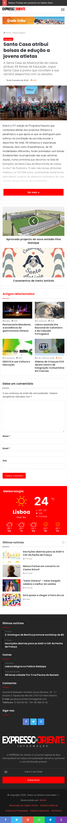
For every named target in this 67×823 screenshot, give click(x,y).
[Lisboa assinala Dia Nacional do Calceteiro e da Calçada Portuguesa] (49, 310)
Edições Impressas (39, 810)
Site (5, 460)
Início (8, 32)
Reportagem (19, 32)
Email (6, 448)
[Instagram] (41, 722)
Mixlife (43, 800)
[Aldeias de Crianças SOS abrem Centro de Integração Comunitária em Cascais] (49, 347)
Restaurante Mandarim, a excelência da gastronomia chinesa (17, 327)
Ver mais (32, 192)
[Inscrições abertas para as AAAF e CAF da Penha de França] (11, 556)
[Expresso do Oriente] (33, 20)
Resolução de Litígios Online (23, 805)
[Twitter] (33, 722)
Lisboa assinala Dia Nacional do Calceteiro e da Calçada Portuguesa (49, 329)
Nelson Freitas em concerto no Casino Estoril (31, 2)
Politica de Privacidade (16, 810)
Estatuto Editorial (49, 805)
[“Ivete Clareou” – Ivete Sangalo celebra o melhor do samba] (11, 585)
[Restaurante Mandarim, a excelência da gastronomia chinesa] (17, 310)
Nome (6, 436)
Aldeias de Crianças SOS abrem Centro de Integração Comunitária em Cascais (49, 366)
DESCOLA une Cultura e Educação (16, 363)
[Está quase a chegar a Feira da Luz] (11, 600)
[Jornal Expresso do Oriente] (13, 10)
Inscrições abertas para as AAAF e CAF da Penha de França (43, 553)
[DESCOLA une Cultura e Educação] (17, 347)
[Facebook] (26, 722)
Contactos (56, 810)
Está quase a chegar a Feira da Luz (43, 595)
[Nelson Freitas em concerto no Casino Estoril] (11, 571)
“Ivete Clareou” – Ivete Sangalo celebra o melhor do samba (41, 582)
